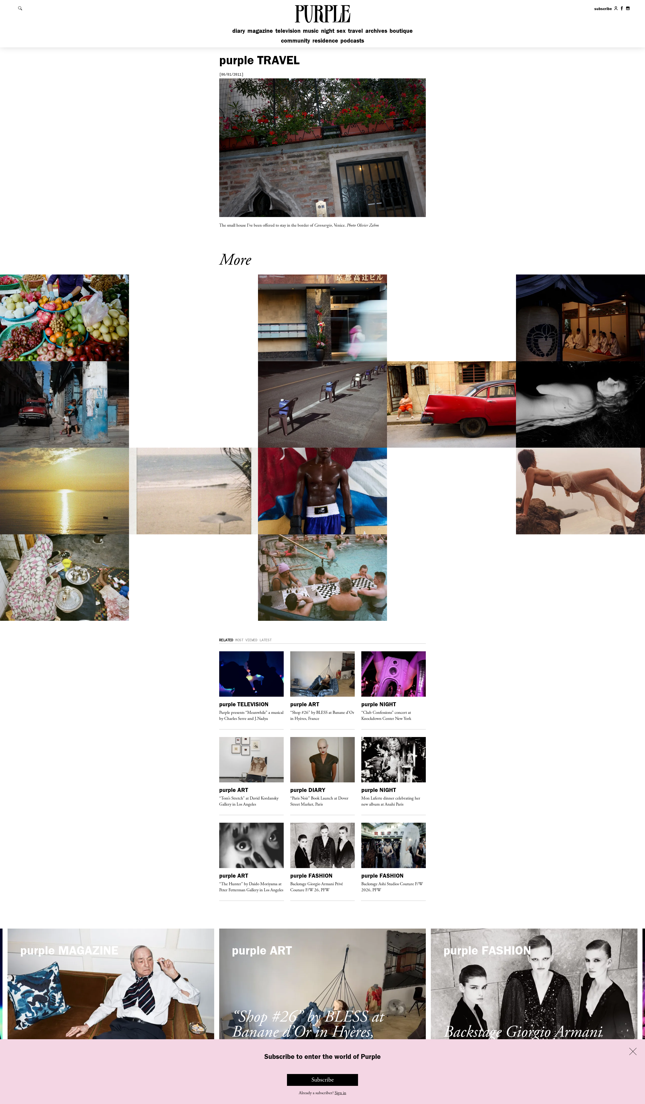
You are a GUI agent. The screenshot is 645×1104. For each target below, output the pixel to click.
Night (327, 30)
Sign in (340, 1093)
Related (226, 640)
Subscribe (322, 1080)
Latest (266, 640)
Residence (325, 40)
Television (288, 30)
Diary (238, 30)
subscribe (603, 9)
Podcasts (352, 40)
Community (295, 40)
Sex (341, 30)
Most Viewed (246, 640)
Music (310, 30)
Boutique (401, 30)
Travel (355, 30)
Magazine (260, 30)
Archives (376, 30)
